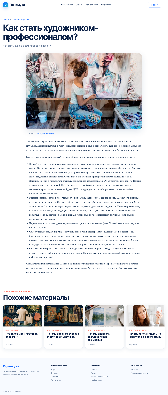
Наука (53, 369)
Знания (79, 5)
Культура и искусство (20, 19)
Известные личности (99, 376)
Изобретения (67, 5)
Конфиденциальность (139, 373)
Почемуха (11, 366)
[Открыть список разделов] (110, 5)
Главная (6, 19)
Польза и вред (92, 5)
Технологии (56, 380)
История (54, 373)
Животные (55, 376)
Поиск (93, 373)
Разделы (105, 5)
